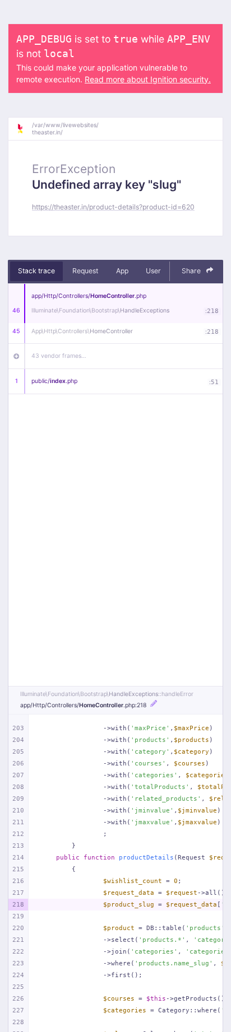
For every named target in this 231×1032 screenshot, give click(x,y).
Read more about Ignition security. (148, 79)
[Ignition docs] (24, 129)
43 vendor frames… (58, 355)
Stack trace (36, 271)
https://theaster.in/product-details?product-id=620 (113, 207)
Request (85, 271)
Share (192, 271)
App (122, 271)
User (153, 271)
